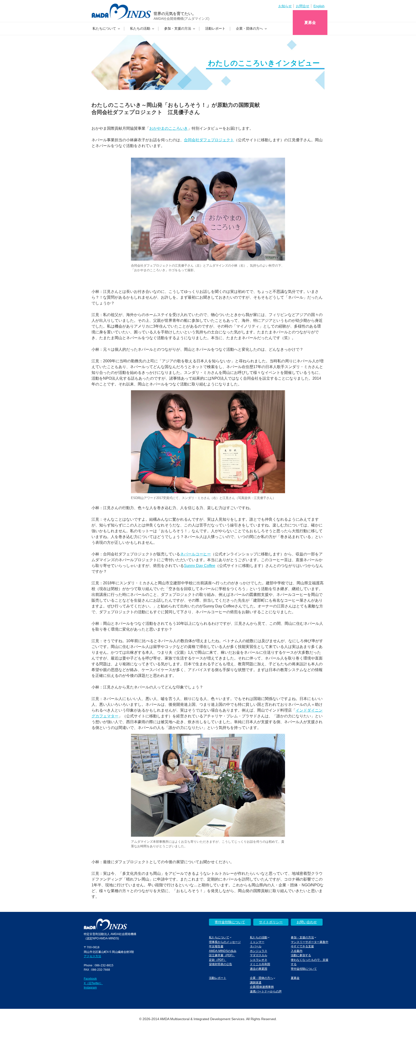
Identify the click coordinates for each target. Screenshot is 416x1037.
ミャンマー (257, 941)
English (319, 6)
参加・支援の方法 (177, 28)
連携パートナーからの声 (266, 991)
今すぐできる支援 (302, 946)
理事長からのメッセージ (225, 941)
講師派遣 (255, 982)
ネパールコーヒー (195, 554)
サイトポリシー (271, 922)
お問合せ (302, 6)
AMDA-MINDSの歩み (222, 950)
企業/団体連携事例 (262, 986)
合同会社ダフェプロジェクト (209, 140)
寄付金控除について (230, 922)
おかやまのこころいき (168, 128)
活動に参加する (301, 955)
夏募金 (310, 22)
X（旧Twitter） (93, 983)
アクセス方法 (92, 956)
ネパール (255, 946)
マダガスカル (258, 955)
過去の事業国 (258, 968)
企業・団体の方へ (249, 28)
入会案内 (296, 950)
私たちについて (104, 28)
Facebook (90, 978)
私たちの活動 (140, 28)
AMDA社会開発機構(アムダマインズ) (181, 18)
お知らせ (285, 6)
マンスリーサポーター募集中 (309, 941)
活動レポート (215, 28)
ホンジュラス (258, 950)
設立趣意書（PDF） (222, 955)
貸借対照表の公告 (220, 964)
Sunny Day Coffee (199, 566)
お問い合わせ (307, 922)
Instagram (90, 987)
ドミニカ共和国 (260, 964)
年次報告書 (216, 946)
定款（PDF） (217, 959)
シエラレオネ (258, 959)
